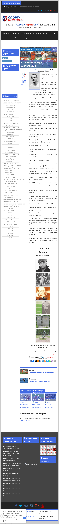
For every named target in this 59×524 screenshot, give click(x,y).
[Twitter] (20, 505)
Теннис (10, 213)
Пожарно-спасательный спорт (11, 179)
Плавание (10, 175)
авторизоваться (25, 420)
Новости (6, 33)
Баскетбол (10, 110)
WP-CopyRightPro (16, 523)
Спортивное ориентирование (11, 204)
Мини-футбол (10, 161)
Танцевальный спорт (11, 211)
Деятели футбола (26, 49)
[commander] (44, 449)
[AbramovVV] (51, 453)
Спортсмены (38, 49)
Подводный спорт (10, 177)
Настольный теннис (11, 168)
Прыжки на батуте (10, 184)
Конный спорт (10, 152)
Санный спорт (10, 193)
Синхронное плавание (11, 195)
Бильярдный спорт (10, 114)
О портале (16, 33)
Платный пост (44, 514)
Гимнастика (10, 136)
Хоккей (10, 229)
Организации (27, 33)
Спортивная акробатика (11, 202)
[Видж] (54, 453)
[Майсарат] (54, 449)
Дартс (10, 145)
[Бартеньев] (41, 453)
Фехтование (10, 222)
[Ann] (51, 446)
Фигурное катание (10, 224)
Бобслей (10, 116)
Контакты (42, 518)
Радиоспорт (10, 186)
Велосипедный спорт (11, 123)
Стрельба (10, 208)
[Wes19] (48, 449)
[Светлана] (41, 449)
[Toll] (44, 446)
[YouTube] (42, 505)
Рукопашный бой (10, 190)
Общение (27, 38)
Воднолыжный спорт (11, 128)
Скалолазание (10, 197)
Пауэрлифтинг (10, 172)
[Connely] (54, 446)
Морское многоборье (11, 163)
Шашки (10, 233)
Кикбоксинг (10, 150)
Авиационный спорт (11, 101)
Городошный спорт (10, 141)
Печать (17, 38)
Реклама (49, 516)
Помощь (42, 516)
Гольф (10, 139)
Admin (24, 78)
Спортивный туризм (11, 206)
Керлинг (10, 148)
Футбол (10, 226)
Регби (10, 188)
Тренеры (47, 49)
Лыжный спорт (10, 159)
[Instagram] (31, 505)
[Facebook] (16, 505)
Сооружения (7, 38)
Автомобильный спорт (11, 103)
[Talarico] (41, 446)
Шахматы (10, 231)
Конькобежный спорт (11, 154)
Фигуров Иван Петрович (11, 448)
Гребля (10, 143)
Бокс (10, 119)
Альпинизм (10, 105)
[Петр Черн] (48, 446)
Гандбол (10, 134)
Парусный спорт (10, 170)
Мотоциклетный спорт (11, 166)
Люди (38, 33)
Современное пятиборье (11, 199)
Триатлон (10, 215)
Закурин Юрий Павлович (49, 397)
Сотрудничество (45, 511)
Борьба (10, 121)
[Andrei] (44, 453)
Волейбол (10, 132)
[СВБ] (48, 453)
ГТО (10, 238)
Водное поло (10, 125)
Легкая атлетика (10, 157)
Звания (45, 33)
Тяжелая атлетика (10, 220)
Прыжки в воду (10, 181)
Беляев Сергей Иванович (24, 397)
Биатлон (10, 112)
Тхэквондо (10, 217)
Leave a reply (25, 407)
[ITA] (51, 449)
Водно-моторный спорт (11, 130)
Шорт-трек (10, 235)
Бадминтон (10, 107)
